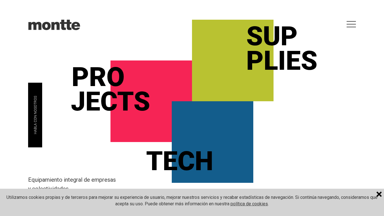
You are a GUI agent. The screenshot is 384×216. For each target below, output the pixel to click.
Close (380, 195)
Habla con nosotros (35, 115)
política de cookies (249, 203)
